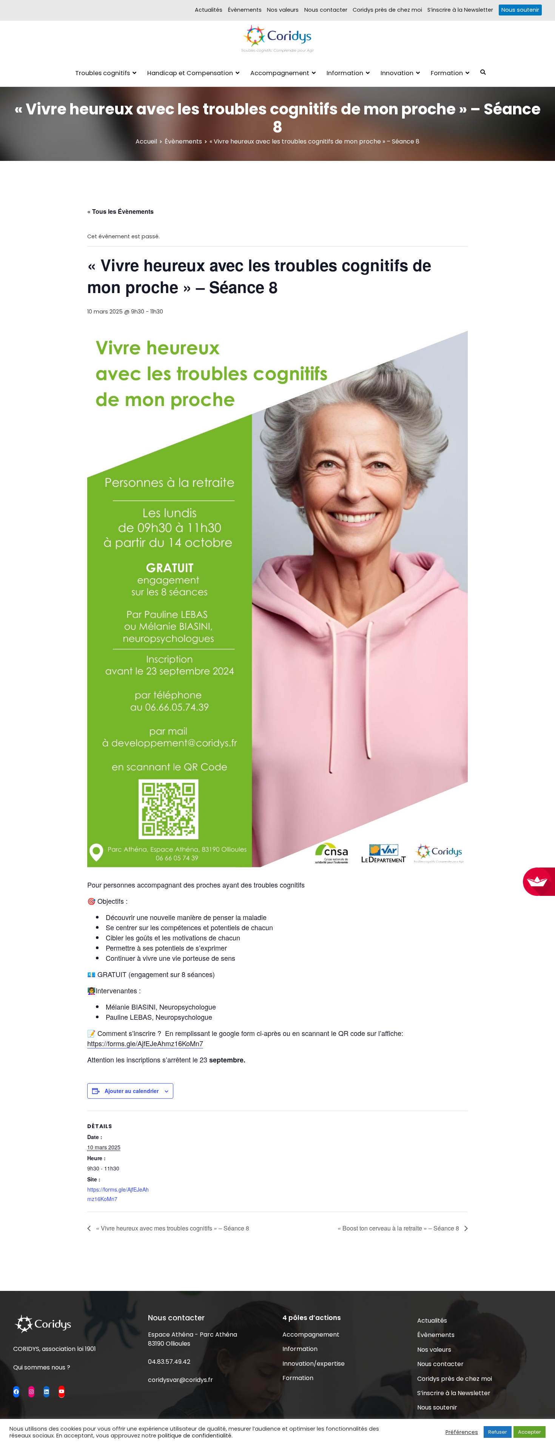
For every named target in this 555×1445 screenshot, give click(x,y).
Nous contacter (325, 10)
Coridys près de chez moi (387, 10)
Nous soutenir (520, 10)
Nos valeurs (283, 10)
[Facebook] (16, 1391)
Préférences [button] (462, 1432)
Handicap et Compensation (190, 73)
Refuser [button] (497, 1432)
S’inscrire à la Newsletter (460, 10)
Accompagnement (279, 73)
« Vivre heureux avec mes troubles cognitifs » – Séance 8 (171, 1228)
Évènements (245, 10)
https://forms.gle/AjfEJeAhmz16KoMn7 (145, 1043)
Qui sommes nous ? (41, 1367)
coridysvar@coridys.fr (180, 1380)
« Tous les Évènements (120, 211)
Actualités (208, 10)
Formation (447, 73)
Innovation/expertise (313, 1363)
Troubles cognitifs (102, 73)
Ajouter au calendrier (132, 1091)
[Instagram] (31, 1391)
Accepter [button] (529, 1432)
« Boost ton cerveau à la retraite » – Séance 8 (399, 1228)
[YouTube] (62, 1391)
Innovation (397, 73)
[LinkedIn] (46, 1391)
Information (345, 73)
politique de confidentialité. (195, 1435)
